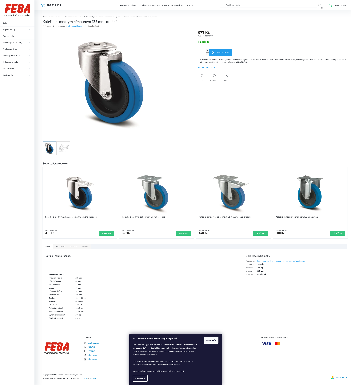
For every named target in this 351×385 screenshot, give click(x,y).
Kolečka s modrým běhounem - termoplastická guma (281, 261)
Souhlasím (211, 340)
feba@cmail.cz (93, 343)
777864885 (91, 351)
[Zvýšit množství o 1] (207, 50)
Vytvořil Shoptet (341, 377)
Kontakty (191, 5)
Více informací (179, 371)
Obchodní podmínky (127, 5)
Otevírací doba (177, 5)
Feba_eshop (92, 359)
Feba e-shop (92, 355)
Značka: (94, 26)
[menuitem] (17, 23)
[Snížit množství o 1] (207, 54)
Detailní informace (205, 67)
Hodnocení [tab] (60, 246)
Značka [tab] (85, 246)
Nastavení (140, 378)
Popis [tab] (48, 246)
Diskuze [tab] (73, 246)
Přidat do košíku (222, 52)
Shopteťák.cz (94, 378)
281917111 (91, 347)
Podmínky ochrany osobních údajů (154, 5)
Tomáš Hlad (83, 378)
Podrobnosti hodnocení (76, 26)
